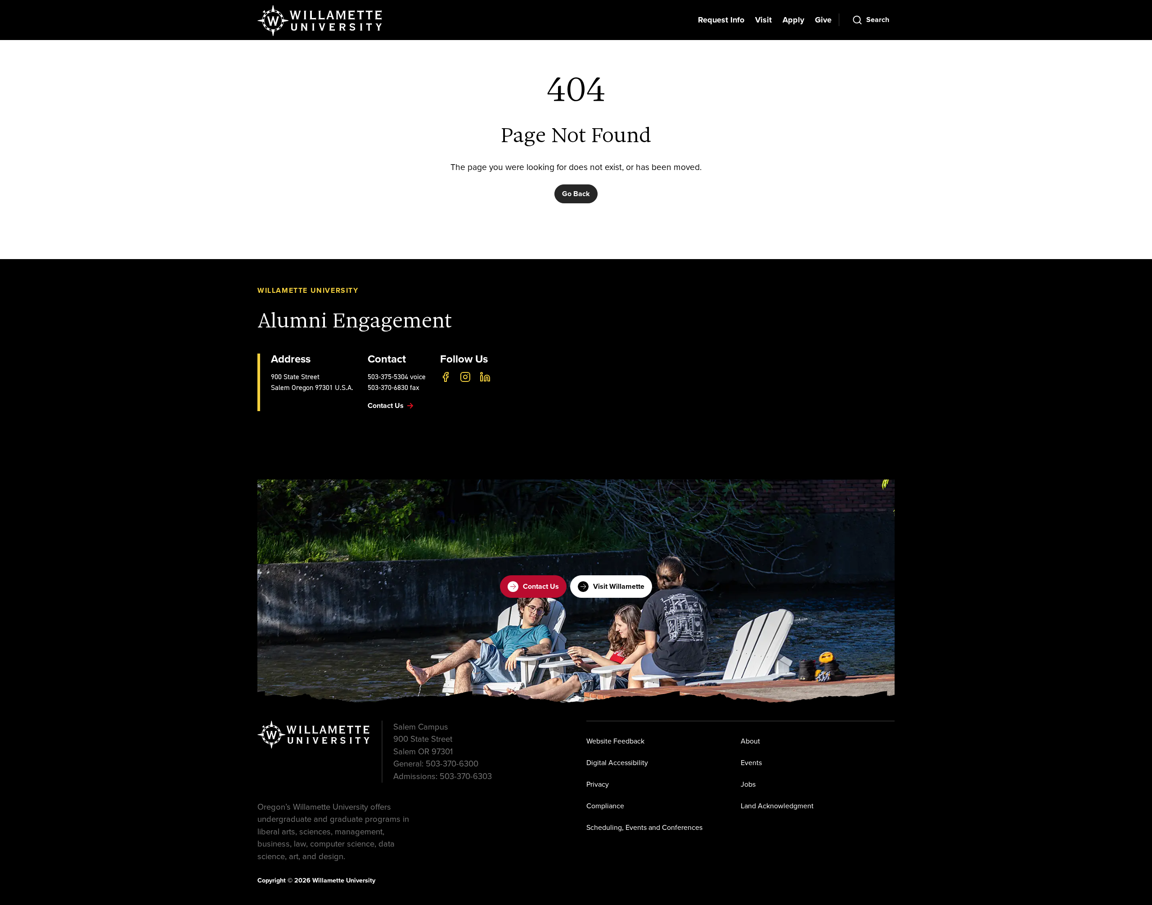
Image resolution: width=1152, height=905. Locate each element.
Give (823, 20)
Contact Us (541, 586)
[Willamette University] (320, 20)
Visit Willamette (618, 586)
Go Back (576, 193)
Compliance (605, 806)
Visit (763, 20)
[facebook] (445, 377)
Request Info (721, 20)
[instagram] (465, 377)
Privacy (597, 784)
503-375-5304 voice (397, 376)
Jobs (748, 784)
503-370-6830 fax (393, 387)
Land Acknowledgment (777, 806)
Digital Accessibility (617, 762)
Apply (793, 20)
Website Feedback (615, 741)
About (750, 741)
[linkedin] (485, 377)
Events (751, 762)
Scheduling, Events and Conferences (644, 827)
